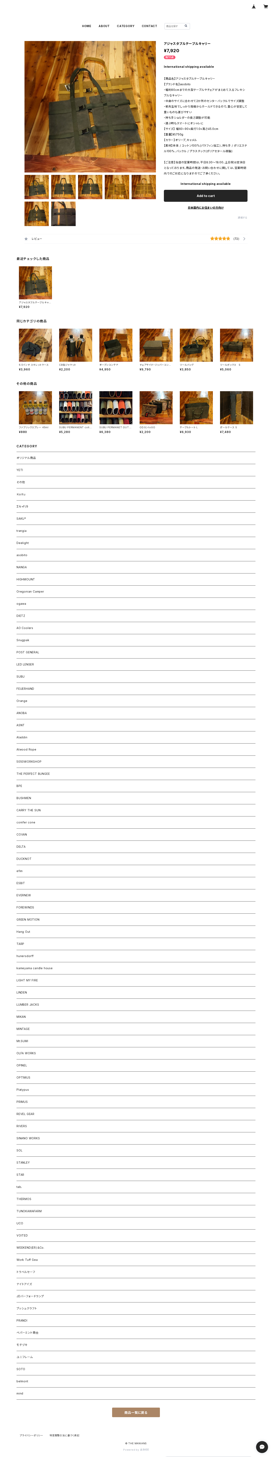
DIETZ (21, 615)
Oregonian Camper (30, 591)
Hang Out (23, 931)
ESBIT (21, 883)
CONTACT (150, 26)
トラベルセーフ (26, 1272)
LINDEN (22, 992)
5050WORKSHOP (29, 761)
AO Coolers (25, 628)
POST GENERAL (28, 652)
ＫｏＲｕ (21, 494)
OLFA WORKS (26, 1053)
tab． (20, 1187)
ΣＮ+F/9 (22, 506)
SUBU (21, 676)
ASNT (21, 725)
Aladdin (22, 737)
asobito (22, 555)
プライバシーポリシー (31, 1435)
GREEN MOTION (28, 919)
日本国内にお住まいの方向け (206, 207)
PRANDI (22, 1320)
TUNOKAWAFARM (29, 1211)
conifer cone (26, 822)
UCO (20, 1223)
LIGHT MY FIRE (27, 980)
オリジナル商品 (26, 458)
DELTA (21, 846)
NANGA (22, 567)
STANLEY (23, 1162)
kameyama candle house (35, 968)
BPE (19, 786)
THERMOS (24, 1199)
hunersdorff (25, 956)
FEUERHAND (25, 688)
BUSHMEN (24, 798)
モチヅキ (22, 1344)
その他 (21, 482)
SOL (19, 1150)
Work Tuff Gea (27, 1259)
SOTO (21, 1369)
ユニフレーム (25, 1357)
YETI (20, 470)
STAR (20, 1174)
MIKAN (21, 1016)
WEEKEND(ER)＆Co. (30, 1247)
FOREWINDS (25, 907)
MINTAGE (23, 1029)
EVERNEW (24, 895)
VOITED (22, 1235)
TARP (20, 944)
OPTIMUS (23, 1077)
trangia (22, 530)
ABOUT (104, 26)
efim (20, 871)
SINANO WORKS (28, 1138)
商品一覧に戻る (136, 1413)
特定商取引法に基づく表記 (64, 1435)
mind (20, 1393)
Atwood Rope (26, 749)
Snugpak (23, 640)
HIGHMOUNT (26, 579)
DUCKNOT (24, 858)
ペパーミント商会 (27, 1332)
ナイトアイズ (24, 1284)
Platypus (23, 1089)
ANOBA (22, 713)
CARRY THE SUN (29, 810)
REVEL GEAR (25, 1114)
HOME (86, 26)
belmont (22, 1381)
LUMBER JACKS (28, 1004)
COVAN (22, 834)
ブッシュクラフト (27, 1308)
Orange (22, 701)
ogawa (21, 603)
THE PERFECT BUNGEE (33, 773)
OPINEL (22, 1065)
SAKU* (21, 518)
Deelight (23, 543)
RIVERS (22, 1126)
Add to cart (206, 196)
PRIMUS (22, 1101)
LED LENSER (25, 664)
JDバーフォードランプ (30, 1296)
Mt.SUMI (22, 1041)
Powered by (131, 1449)
